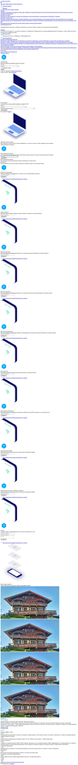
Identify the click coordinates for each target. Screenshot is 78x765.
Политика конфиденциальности (9, 39)
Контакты (19, 4)
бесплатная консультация (17, 762)
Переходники (54, 12)
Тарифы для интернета (6, 12)
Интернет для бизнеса (33, 20)
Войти (10, 111)
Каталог (3, 11)
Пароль (2, 66)
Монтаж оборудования (36, 46)
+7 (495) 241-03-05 (5, 1)
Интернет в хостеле (53, 20)
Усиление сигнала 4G (16, 46)
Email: (2, 156)
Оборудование (44, 47)
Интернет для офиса (18, 19)
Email (2, 105)
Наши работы (9, 4)
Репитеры (48, 12)
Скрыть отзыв (4, 727)
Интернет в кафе (43, 20)
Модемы (38, 12)
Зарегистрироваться (16, 71)
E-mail (2, 64)
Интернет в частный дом (16, 16)
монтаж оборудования (36, 23)
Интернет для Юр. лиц (6, 17)
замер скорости (26, 23)
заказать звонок (14, 9)
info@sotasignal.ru (7, 38)
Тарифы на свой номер (19, 12)
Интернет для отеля (55, 19)
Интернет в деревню (54, 16)
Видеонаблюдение (5, 23)
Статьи (15, 4)
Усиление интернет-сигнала (65, 12)
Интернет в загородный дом (41, 16)
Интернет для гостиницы (30, 19)
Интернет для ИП (9, 45)
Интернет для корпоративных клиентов (16, 20)
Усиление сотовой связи (7, 13)
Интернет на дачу (5, 16)
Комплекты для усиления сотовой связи (27, 49)
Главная (3, 29)
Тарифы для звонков (30, 12)
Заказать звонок (5, 53)
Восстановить (12, 72)
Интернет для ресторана (43, 19)
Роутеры (43, 12)
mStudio (12, 763)
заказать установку (5, 762)
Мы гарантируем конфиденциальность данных (15, 179)
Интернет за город (5, 15)
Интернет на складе (63, 20)
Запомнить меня (6, 68)
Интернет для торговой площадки (9, 43)
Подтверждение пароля (7, 108)
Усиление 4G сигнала (16, 23)
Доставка (3, 4)
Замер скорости (26, 46)
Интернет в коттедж (28, 16)
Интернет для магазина (7, 19)
